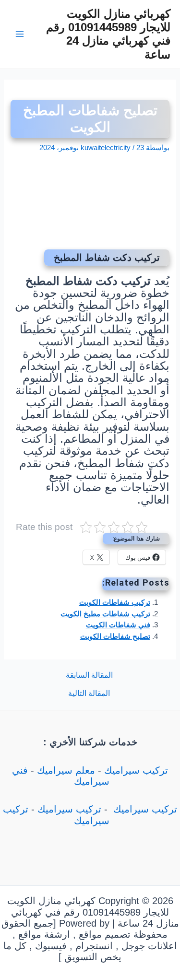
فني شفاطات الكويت (118, 625)
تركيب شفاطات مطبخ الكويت (105, 614)
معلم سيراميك (66, 770)
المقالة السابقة (89, 675)
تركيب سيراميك (136, 770)
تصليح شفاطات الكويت (115, 636)
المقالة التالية (89, 693)
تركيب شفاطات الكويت (114, 602)
